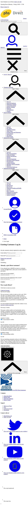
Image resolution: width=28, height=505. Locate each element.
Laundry (9, 111)
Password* (3, 255)
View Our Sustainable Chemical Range (13, 222)
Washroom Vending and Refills (14, 188)
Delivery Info (7, 397)
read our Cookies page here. (7, 305)
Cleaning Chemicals (8, 87)
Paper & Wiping (7, 112)
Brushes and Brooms (11, 156)
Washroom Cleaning (11, 104)
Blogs (2, 7)
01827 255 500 (17, 1)
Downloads (6, 410)
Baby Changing (10, 191)
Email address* (4, 253)
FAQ (5, 407)
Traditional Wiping (11, 129)
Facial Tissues (10, 133)
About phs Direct (8, 396)
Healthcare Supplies (11, 193)
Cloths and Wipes (11, 155)
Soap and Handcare (11, 103)
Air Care (9, 184)
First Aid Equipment (11, 159)
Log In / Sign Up (8, 74)
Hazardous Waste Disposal (13, 160)
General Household (11, 105)
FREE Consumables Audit (10, 235)
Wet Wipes (9, 135)
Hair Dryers (9, 187)
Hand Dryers (10, 185)
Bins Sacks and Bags (12, 153)
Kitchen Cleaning (11, 107)
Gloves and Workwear (12, 167)
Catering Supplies (11, 163)
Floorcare (9, 108)
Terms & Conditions (8, 398)
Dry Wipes (9, 128)
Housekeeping (10, 161)
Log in (2, 259)
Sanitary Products (11, 195)
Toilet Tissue (10, 131)
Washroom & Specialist (9, 168)
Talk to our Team (8, 406)
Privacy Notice (7, 400)
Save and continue (5, 346)
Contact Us (6, 7)
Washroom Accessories (12, 192)
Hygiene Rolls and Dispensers (14, 132)
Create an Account (5, 290)
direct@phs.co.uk (8, 416)
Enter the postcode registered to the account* (11, 277)
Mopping (9, 165)
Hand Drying (10, 136)
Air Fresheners (10, 110)
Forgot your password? (6, 258)
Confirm (3, 282)
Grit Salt (9, 189)
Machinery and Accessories (13, 164)
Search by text (4, 21)
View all (9, 101)
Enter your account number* (7, 273)
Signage (8, 157)
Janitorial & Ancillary (9, 137)
